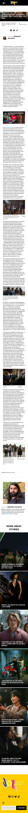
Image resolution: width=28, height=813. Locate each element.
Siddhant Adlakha (14, 507)
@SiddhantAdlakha (8, 513)
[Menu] (3, 802)
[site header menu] (3, 3)
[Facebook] (11, 30)
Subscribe (21, 808)
